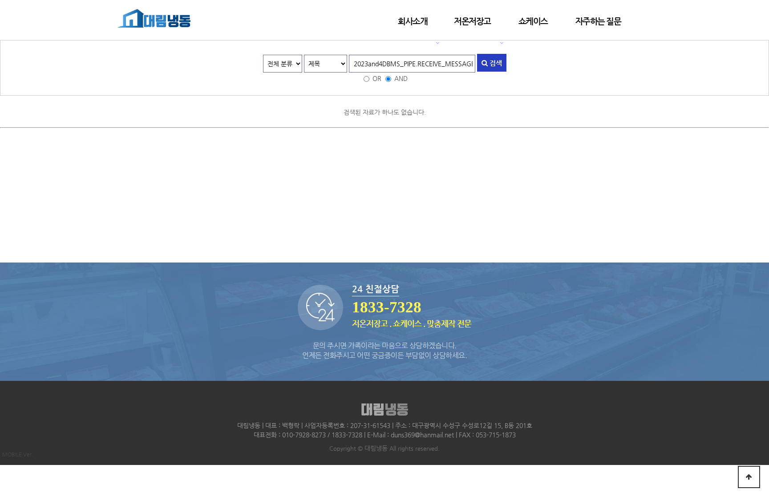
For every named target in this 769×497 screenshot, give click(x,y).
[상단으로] (749, 477)
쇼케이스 (533, 21)
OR (376, 78)
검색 (495, 63)
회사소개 (412, 21)
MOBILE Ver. (17, 454)
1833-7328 (386, 307)
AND (401, 78)
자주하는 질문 (598, 21)
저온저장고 (472, 21)
